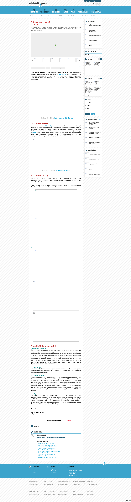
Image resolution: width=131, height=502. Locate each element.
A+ (80, 66)
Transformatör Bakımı (62, 494)
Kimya (87, 108)
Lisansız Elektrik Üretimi (49, 482)
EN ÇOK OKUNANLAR (92, 119)
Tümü (31, 15)
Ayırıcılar (74, 491)
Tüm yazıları (49, 437)
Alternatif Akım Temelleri (78, 494)
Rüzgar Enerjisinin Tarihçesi (49, 494)
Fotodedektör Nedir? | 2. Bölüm (94, 169)
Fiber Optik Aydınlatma (77, 479)
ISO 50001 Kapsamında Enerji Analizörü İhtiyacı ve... (95, 35)
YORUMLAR (36, 426)
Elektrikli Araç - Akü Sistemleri (79, 481)
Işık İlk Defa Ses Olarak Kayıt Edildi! (46, 443)
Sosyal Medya (54, 472)
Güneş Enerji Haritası (48, 481)
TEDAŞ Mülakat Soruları (92, 484)
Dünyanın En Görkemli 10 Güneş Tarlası (88, 67)
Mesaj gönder (56, 437)
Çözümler (71, 468)
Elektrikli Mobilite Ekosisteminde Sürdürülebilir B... (92, 30)
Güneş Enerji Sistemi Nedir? (49, 491)
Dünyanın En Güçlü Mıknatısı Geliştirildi (47, 449)
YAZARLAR (73, 12)
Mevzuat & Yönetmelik (83, 15)
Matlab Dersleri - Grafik (34, 491)
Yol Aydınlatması (61, 479)
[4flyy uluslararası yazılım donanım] (128, 501)
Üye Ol (91, 1)
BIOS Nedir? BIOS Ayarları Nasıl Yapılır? (94, 143)
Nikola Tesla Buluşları (33, 481)
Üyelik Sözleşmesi (73, 475)
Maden (87, 109)
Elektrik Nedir (90, 481)
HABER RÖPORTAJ (34, 12)
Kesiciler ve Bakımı (77, 489)
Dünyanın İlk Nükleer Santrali (44, 452)
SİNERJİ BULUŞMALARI (96, 12)
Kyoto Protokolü (47, 489)
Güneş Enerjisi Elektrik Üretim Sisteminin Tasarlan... (94, 123)
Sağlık (87, 111)
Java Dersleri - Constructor (34, 494)
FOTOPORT (90, 59)
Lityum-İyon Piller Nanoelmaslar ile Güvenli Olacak (49, 451)
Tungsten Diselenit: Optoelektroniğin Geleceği (94, 174)
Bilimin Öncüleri (71, 15)
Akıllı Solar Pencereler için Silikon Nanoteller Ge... (94, 159)
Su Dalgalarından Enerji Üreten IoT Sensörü (47, 457)
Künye (34, 470)
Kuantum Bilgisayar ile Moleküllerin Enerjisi (47, 446)
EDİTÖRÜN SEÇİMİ (91, 21)
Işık (64, 68)
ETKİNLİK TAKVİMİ (92, 52)
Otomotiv (88, 105)
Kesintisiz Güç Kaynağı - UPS (93, 482)
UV (57, 68)
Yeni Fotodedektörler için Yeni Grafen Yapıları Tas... (94, 154)
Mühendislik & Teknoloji (60, 15)
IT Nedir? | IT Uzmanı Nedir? (95, 137)
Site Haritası (53, 470)
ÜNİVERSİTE (65, 12)
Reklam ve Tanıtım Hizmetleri (75, 470)
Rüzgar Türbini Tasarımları (63, 489)
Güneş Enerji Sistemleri (34, 484)
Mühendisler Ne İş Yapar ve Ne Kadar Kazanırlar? (95, 133)
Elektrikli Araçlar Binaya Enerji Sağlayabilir (47, 455)
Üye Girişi (97, 1)
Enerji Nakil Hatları (91, 494)
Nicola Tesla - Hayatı (33, 482)
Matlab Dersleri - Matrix (34, 489)
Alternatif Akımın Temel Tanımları (94, 128)
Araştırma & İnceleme (40, 15)
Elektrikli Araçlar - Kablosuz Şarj (79, 482)
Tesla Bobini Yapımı (33, 479)
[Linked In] (98, 4)
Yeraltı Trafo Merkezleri (48, 484)
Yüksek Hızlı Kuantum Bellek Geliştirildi (46, 448)
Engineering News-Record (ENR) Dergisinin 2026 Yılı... (95, 25)
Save (69, 420)
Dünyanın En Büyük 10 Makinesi (96, 67)
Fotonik (48, 68)
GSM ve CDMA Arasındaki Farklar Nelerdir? (47, 445)
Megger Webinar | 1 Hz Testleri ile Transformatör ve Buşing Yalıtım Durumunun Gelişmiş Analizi (89, 92)
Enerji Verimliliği (90, 491)
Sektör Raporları (94, 15)
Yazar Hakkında (42, 437)
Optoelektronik (42, 68)
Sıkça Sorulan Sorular (55, 468)
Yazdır (63, 437)
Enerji (87, 106)
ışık (43, 187)
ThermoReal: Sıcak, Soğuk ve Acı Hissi (46, 454)
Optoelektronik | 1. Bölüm (63, 118)
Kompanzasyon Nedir (62, 482)
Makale (50, 15)
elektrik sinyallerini (50, 126)
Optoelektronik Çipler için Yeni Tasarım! (94, 164)
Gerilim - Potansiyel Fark (92, 479)
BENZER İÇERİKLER (92, 150)
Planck (34, 132)
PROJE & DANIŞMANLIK (83, 12)
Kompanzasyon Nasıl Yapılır (64, 481)
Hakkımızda (35, 468)
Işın (60, 68)
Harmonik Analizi (90, 489)
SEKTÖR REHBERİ (56, 12)
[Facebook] (94, 4)
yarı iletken (62, 74)
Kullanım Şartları (72, 472)
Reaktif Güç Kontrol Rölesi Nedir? (94, 45)
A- (78, 66)
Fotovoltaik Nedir (76, 484)
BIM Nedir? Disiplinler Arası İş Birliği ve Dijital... (95, 40)
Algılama (53, 68)
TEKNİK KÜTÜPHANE (44, 12)
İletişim (34, 472)
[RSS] (100, 4)
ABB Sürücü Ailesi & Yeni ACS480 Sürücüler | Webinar (97, 89)
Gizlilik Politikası (72, 473)
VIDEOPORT (90, 79)
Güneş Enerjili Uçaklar (48, 479)
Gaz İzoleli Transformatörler (64, 491)
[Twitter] (96, 4)
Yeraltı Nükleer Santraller (63, 484)
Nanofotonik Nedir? (63, 170)
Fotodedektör (34, 68)
